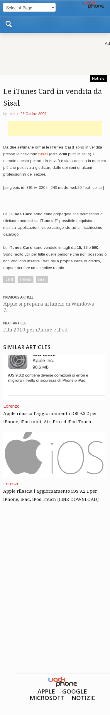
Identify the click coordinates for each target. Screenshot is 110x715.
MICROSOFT (47, 698)
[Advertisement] (55, 128)
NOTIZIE (83, 698)
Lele (11, 114)
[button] (8, 23)
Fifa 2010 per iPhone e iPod (35, 330)
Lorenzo (11, 406)
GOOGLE (74, 691)
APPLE (46, 691)
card (9, 279)
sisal (41, 279)
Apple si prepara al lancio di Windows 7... (48, 307)
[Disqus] (55, 598)
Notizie (98, 78)
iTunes (25, 279)
